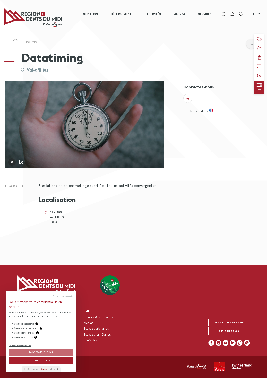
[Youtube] (225, 343)
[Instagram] (218, 343)
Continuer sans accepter (63, 296)
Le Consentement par (41, 369)
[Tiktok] (240, 343)
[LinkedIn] (233, 343)
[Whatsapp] (247, 343)
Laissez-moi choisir (41, 352)
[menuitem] (88, 18)
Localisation (14, 186)
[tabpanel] (84, 124)
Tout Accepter (41, 360)
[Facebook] (211, 343)
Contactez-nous (229, 330)
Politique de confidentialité (20, 345)
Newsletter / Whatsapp (229, 322)
